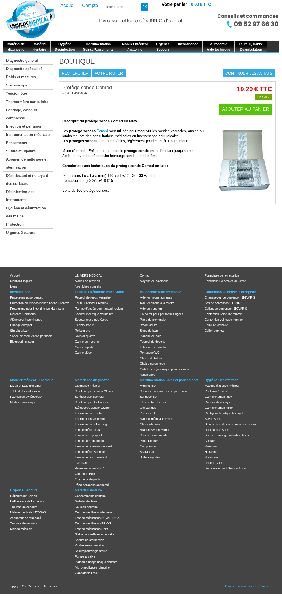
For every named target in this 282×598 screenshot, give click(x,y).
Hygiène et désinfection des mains (26, 212)
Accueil (15, 275)
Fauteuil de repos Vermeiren (93, 297)
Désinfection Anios (217, 429)
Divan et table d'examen (26, 385)
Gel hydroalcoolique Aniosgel (224, 413)
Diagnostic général (22, 60)
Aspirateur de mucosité (25, 517)
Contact (145, 275)
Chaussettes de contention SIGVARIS (230, 297)
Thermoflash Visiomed (90, 418)
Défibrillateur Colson (23, 495)
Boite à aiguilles (150, 457)
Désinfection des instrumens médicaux (230, 424)
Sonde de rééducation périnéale (31, 336)
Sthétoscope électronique (92, 402)
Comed (102, 131)
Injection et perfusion (24, 126)
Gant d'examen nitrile (219, 407)
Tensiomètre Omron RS (91, 457)
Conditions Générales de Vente (225, 281)
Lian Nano (81, 462)
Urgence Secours (20, 233)
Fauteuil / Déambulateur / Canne (100, 292)
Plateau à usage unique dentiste (96, 562)
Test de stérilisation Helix (91, 529)
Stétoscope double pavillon (92, 407)
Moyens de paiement (154, 281)
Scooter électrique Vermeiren (94, 314)
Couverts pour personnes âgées (161, 314)
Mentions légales (21, 281)
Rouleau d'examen (217, 391)
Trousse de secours (23, 506)
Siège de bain (149, 330)
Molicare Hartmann (23, 314)
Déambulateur (84, 325)
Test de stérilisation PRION (93, 523)
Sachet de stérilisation (89, 540)
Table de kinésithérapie (25, 391)
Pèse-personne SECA (89, 468)
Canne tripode (84, 347)
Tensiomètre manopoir (90, 440)
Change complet (21, 325)
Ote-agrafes (148, 407)
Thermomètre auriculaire (27, 102)
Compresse (148, 446)
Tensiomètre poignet (88, 435)
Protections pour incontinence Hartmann (37, 308)
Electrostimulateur (22, 341)
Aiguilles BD (148, 385)
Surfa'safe (211, 457)
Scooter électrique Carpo (91, 319)
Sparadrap (147, 451)
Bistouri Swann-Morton (155, 429)
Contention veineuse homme (224, 319)
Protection (15, 224)
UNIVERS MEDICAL (88, 275)
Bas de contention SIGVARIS (224, 303)
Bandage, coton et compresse (21, 114)
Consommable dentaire (90, 495)
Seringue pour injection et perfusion (163, 391)
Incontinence (20, 292)
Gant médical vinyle (218, 402)
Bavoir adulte (148, 325)
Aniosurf (210, 440)
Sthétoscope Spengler (89, 396)
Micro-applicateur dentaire (92, 567)
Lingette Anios (214, 462)
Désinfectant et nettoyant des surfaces (27, 180)
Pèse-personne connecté (92, 484)
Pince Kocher (149, 440)
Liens (13, 286)
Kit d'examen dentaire (89, 545)
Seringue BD (148, 396)
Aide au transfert (151, 308)
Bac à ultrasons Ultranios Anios (225, 468)
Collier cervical (214, 330)
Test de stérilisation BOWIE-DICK (97, 517)
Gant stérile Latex (87, 573)
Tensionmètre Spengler (90, 451)
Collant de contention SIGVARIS (226, 308)
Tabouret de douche (153, 347)
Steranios (211, 446)
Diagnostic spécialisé (24, 69)
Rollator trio (82, 330)
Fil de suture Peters (153, 402)
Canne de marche (87, 341)
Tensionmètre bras (87, 429)
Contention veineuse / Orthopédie (231, 292)
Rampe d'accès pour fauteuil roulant (99, 308)
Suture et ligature (21, 151)
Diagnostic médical (87, 385)
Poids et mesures (21, 77)
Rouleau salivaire (86, 506)
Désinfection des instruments (20, 196)
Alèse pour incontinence (26, 319)
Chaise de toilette (151, 358)
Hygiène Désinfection (221, 380)
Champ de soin (150, 424)
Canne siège (83, 352)
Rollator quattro (85, 336)
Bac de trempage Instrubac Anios (227, 435)
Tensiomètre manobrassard (93, 446)
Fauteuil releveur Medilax (91, 303)
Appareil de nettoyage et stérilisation (26, 163)
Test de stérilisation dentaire (93, 512)
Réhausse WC (149, 352)
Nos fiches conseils (88, 286)
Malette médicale (21, 529)
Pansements (16, 143)
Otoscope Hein (85, 473)
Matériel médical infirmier (156, 418)
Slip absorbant (19, 330)
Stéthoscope (16, 85)
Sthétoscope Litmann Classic (94, 391)
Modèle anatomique (23, 402)
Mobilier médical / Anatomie (31, 380)
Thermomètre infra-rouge (92, 424)
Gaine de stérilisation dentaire (94, 534)
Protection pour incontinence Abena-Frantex (39, 303)
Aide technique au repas (156, 297)
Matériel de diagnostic (92, 380)
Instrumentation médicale (28, 134)
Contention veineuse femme (223, 314)
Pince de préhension (153, 319)
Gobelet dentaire (86, 501)
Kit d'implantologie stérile (91, 551)
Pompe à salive (85, 556)
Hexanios (211, 451)
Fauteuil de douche (152, 341)
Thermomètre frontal (88, 413)
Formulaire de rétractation (222, 275)
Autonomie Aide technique (160, 292)
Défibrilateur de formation (27, 501)
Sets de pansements (153, 435)
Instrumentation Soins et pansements (169, 380)
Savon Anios (213, 418)
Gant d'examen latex (218, 396)
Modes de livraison (87, 281)
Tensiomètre (16, 93)
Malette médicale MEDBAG (28, 512)
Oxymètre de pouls (88, 479)
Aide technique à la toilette (157, 303)
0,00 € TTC (201, 4)
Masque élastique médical (222, 385)
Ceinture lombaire (216, 325)
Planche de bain (150, 336)
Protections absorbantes (26, 297)
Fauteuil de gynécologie (26, 396)
